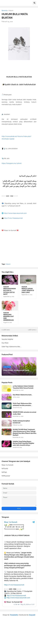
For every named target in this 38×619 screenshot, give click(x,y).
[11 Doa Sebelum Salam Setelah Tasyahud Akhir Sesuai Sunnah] (7, 388)
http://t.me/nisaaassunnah (13, 218)
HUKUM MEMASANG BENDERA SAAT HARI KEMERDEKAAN (8, 316)
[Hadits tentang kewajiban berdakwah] (7, 423)
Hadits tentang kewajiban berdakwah (21, 421)
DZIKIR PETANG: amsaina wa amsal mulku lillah (24, 413)
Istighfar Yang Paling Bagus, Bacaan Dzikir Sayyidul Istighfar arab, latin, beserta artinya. (23, 443)
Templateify (14, 615)
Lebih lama (31, 330)
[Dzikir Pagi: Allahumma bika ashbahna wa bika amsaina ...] (7, 406)
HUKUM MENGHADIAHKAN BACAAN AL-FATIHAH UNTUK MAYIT (9, 290)
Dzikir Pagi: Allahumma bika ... (11, 346)
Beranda (4, 10)
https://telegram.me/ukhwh (12, 163)
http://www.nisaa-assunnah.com (15, 213)
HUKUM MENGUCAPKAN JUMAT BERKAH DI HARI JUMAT (28, 289)
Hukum (11, 10)
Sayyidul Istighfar (7, 339)
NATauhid (5, 468)
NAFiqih (4, 472)
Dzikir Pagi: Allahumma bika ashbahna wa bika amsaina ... (22, 404)
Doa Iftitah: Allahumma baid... (22, 395)
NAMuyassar (6, 476)
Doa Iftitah (5, 343)
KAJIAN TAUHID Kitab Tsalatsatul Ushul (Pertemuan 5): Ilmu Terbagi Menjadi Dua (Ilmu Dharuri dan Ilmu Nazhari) (24, 432)
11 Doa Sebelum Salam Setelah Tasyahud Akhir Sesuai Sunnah (23, 387)
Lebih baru (6, 330)
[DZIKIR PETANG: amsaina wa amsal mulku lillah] (7, 414)
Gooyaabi (32, 615)
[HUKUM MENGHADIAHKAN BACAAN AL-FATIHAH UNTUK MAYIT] (10, 280)
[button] (34, 3)
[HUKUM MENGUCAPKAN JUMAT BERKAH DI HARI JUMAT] (28, 280)
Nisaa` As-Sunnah (7, 465)
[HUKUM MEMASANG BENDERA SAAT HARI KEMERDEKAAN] (10, 306)
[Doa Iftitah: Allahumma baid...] (7, 397)
